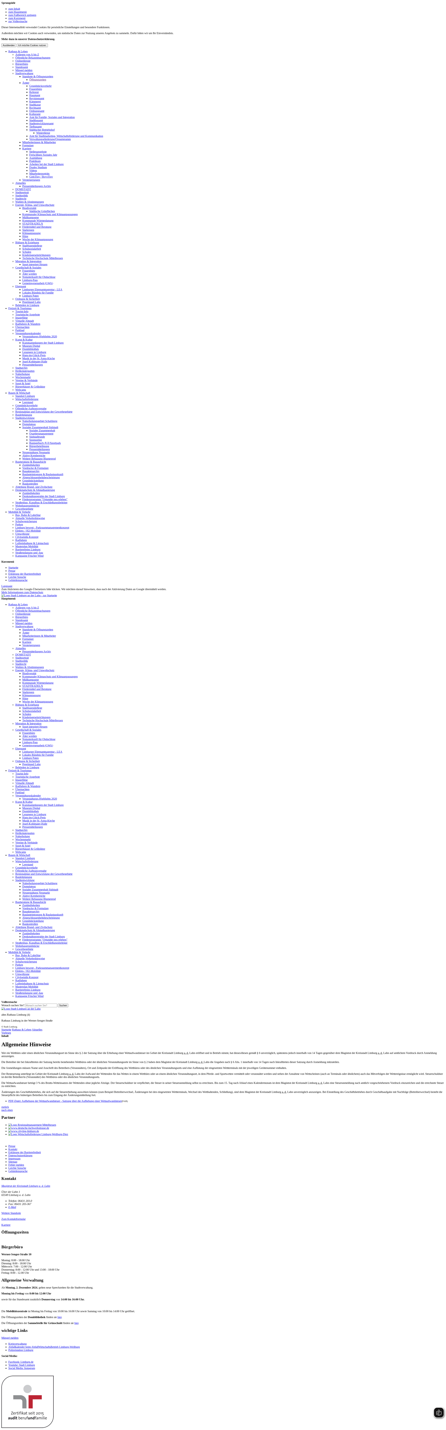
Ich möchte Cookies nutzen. (32, 45)
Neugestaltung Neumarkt (36, 452)
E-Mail (12, 1207)
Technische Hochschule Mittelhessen (42, 258)
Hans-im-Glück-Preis (34, 355)
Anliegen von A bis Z (27, 54)
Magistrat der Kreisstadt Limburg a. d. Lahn (25, 1185)
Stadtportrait (22, 192)
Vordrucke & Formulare (35, 468)
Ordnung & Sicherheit (27, 298)
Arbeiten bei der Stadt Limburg (46, 164)
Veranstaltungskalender (28, 333)
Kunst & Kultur (24, 339)
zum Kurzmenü (16, 18)
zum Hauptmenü (17, 11)
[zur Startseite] (29, 595)
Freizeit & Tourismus (20, 308)
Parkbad (19, 330)
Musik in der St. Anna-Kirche (38, 358)
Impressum (14, 1158)
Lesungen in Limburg (34, 352)
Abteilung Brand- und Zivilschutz (33, 486)
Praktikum (35, 161)
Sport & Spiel (22, 383)
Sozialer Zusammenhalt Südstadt (40, 427)
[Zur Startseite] (21, 1008)
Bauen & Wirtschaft (19, 392)
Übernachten (22, 327)
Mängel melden (23, 70)
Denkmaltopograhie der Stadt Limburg (43, 496)
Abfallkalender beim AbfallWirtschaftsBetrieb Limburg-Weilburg (44, 1346)
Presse (11, 570)
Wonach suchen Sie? (12, 1005)
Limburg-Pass (30, 280)
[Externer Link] (226, 1124)
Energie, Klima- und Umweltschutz (34, 204)
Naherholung (22, 374)
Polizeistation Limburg (20, 1350)
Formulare (28, 145)
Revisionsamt (36, 98)
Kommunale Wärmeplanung (37, 220)
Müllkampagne (30, 217)
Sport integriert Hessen (34, 264)
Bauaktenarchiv (31, 471)
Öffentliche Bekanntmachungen (32, 57)
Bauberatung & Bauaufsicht (30, 461)
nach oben (7, 1110)
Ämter (25, 82)
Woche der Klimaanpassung (37, 239)
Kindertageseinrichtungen (36, 255)
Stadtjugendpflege (32, 245)
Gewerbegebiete (24, 508)
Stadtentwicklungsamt (41, 123)
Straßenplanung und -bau (29, 552)
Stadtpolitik (21, 195)
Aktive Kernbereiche (33, 455)
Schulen (26, 251)
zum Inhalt (14, 8)
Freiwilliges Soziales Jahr (43, 154)
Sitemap (12, 1161)
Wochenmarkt (23, 377)
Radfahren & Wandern (27, 323)
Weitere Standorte (11, 1213)
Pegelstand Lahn (31, 302)
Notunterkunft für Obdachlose (38, 276)
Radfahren (21, 540)
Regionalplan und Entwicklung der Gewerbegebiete (43, 411)
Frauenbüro (35, 89)
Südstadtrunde (37, 436)
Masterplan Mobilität (26, 546)
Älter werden (29, 273)
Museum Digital (31, 345)
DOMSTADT (23, 189)
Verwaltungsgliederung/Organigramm (50, 139)
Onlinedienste (22, 60)
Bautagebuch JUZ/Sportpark (45, 443)
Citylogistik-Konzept (26, 536)
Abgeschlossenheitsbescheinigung (41, 477)
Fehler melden (16, 1164)
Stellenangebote (38, 151)
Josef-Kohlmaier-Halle (34, 361)
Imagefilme (21, 317)
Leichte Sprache (17, 577)
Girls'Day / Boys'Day (41, 176)
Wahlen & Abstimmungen (29, 201)
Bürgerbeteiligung (39, 446)
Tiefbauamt (35, 126)
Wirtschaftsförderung (26, 399)
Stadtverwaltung (24, 73)
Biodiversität (29, 208)
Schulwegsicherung (26, 521)
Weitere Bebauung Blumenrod (39, 458)
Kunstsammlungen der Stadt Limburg (43, 342)
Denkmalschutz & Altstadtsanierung (35, 490)
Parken (19, 524)
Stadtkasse (35, 104)
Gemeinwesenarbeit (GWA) (37, 283)
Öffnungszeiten (37, 79)
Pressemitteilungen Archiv (36, 186)
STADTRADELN (32, 223)
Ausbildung (35, 157)
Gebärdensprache (18, 580)
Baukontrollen (30, 483)
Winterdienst (43, 132)
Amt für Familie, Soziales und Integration (52, 117)
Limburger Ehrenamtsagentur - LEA (42, 289)
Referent (34, 92)
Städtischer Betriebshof (42, 129)
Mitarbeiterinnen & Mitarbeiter (39, 142)
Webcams (20, 389)
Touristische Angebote (27, 314)
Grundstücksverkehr (40, 85)
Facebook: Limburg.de (20, 1361)
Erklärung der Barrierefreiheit (24, 573)
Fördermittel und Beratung (36, 226)
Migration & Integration (28, 261)
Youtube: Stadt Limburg (21, 1365)
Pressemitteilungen (32, 364)
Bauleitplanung (23, 414)
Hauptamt (34, 95)
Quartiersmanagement (41, 433)
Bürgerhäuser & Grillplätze (30, 386)
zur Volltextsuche (17, 21)
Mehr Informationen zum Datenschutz (22, 592)
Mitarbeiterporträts (39, 173)
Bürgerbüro (21, 63)
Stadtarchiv (21, 367)
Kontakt (12, 1149)
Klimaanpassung (31, 233)
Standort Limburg (25, 396)
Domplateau (29, 424)
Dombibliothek (30, 349)
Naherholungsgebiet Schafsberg (39, 421)
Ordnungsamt (36, 110)
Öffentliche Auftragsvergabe (31, 408)
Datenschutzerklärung (20, 1155)
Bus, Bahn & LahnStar (28, 515)
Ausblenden (9, 45)
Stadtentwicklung (24, 417)
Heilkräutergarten (24, 370)
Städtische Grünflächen (42, 211)
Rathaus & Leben (18, 51)
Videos (33, 170)
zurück (5, 1106)
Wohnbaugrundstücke (27, 505)
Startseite (13, 567)
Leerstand (27, 402)
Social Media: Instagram (21, 1368)
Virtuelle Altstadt (24, 320)
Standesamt (21, 67)
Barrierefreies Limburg (27, 549)
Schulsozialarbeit (31, 248)
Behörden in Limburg (27, 305)
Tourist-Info (21, 311)
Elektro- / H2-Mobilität (28, 530)
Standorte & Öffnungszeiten (37, 76)
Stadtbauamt (36, 120)
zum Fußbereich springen (22, 15)
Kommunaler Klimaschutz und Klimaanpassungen (50, 214)
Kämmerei (35, 101)
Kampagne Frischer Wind (29, 555)
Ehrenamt (20, 286)
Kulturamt (34, 114)
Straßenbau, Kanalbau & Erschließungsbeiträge (41, 502)
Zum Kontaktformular (13, 1219)
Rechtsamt (35, 107)
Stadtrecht (20, 198)
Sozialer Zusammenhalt (42, 430)
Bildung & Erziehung (27, 242)
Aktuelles (20, 183)
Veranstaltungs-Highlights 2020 (39, 336)
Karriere (26, 148)
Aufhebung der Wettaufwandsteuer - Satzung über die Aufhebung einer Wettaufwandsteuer (65, 1101)
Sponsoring (35, 439)
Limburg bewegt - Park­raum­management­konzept (42, 527)
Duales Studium (38, 167)
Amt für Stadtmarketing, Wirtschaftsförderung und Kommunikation (66, 136)
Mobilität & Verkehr (19, 511)
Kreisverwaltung (17, 1343)
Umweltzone (22, 533)
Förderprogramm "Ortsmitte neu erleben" (45, 499)
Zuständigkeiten (31, 464)
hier (59, 1317)
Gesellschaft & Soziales (28, 267)
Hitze (25, 236)
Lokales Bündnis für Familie (38, 292)
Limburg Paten (30, 295)
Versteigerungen (31, 179)
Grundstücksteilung (33, 480)
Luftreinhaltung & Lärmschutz (32, 543)
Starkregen (28, 230)
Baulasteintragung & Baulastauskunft (42, 474)
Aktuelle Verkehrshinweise (30, 518)
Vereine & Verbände (26, 380)
